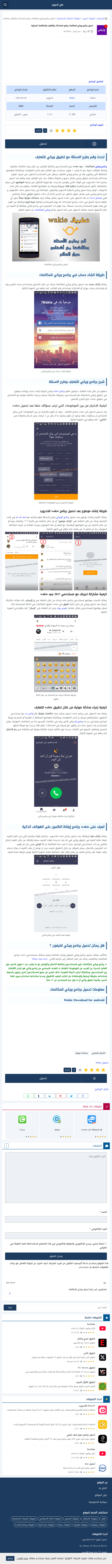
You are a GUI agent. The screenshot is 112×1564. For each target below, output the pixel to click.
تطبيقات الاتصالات (90, 1518)
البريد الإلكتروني (98, 1229)
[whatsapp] (29, 1096)
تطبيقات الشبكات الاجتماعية (68, 18)
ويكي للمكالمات (42, 210)
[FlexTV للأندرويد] (56, 1410)
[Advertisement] (56, 59)
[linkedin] (50, 1096)
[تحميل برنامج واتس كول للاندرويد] (92, 1127)
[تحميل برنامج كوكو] (22, 1127)
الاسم (103, 1212)
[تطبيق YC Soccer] (56, 1372)
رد (10, 1293)
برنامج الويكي (62, 517)
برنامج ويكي (101, 166)
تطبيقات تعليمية (81, 1525)
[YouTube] (56, 1328)
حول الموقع (101, 1495)
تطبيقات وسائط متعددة (25, 1525)
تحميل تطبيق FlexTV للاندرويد (94, 1539)
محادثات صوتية (82, 1053)
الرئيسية (100, 18)
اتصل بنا (103, 1488)
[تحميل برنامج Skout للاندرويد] (57, 1127)
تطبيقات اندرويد (88, 18)
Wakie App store (40, 959)
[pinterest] (61, 1096)
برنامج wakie (59, 391)
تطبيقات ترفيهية (98, 1525)
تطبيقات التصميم (72, 1518)
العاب (103, 1518)
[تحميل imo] (56, 1468)
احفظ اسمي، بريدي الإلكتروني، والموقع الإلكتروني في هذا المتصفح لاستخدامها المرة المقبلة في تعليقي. (58, 1246)
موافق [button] (10, 1558)
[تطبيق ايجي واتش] (56, 1343)
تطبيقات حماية (64, 1525)
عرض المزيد (22, 1558)
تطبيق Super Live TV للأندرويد (94, 1552)
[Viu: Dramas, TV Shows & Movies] (56, 1424)
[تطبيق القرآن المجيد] (56, 1386)
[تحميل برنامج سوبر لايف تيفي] (56, 1439)
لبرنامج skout (96, 198)
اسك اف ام (21, 517)
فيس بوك (61, 608)
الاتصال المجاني (98, 1053)
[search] (6, 4)
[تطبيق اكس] (56, 1357)
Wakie (72, 98)
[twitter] (72, 1096)
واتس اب (29, 714)
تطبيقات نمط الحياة (46, 1525)
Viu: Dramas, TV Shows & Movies (93, 1546)
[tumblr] (39, 1096)
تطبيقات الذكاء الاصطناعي (50, 1518)
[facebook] (83, 1096)
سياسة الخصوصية (98, 1502)
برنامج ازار (79, 722)
